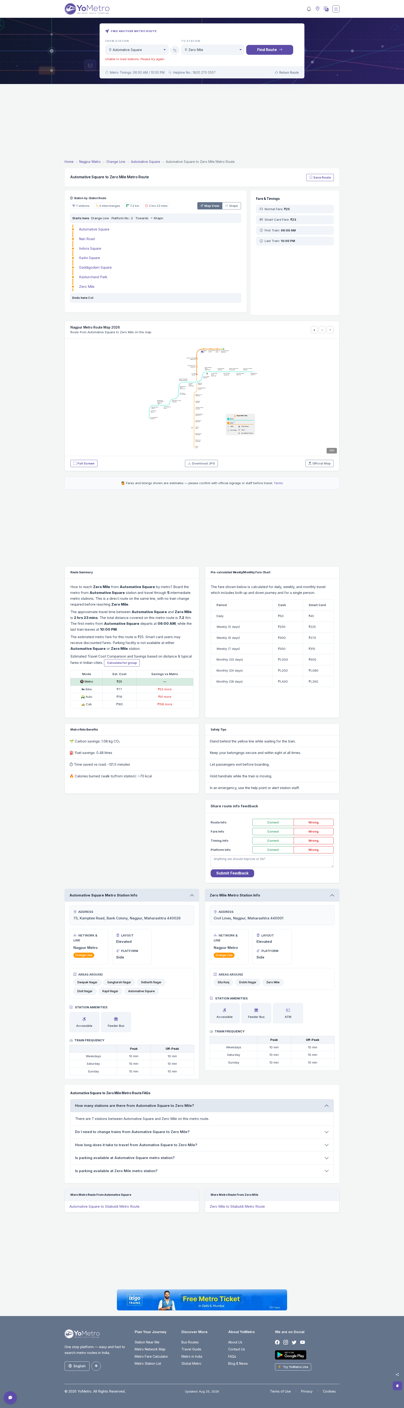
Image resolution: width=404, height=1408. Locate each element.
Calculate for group (122, 663)
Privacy (307, 1391)
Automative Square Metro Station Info (103, 895)
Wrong (313, 822)
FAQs (232, 1356)
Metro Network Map (150, 1349)
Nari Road (87, 239)
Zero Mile (86, 286)
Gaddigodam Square (95, 267)
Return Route (289, 72)
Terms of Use (280, 1391)
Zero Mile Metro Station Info (235, 895)
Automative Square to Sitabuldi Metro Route (104, 1206)
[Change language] (326, 9)
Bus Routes (190, 1342)
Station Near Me (147, 1342)
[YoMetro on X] (294, 1342)
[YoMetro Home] (87, 8)
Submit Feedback (232, 873)
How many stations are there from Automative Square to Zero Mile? (134, 1105)
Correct (273, 822)
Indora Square (90, 248)
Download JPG (203, 463)
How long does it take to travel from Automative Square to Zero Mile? (136, 1145)
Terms (278, 483)
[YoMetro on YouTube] (302, 1342)
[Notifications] (308, 9)
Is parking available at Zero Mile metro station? (116, 1171)
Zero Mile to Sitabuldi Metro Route (237, 1206)
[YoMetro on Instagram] (285, 1342)
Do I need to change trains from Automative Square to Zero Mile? (132, 1132)
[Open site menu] (335, 8)
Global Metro (191, 1363)
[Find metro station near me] (317, 9)
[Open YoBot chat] (10, 1397)
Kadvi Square (89, 258)
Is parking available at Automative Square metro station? (125, 1158)
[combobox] (137, 50)
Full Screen (85, 463)
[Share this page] (397, 1374)
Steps (233, 206)
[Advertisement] (202, 122)
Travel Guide (191, 1349)
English (80, 1366)
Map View (211, 206)
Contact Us (236, 1349)
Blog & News (238, 1363)
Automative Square (94, 229)
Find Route (267, 49)
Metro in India (191, 1356)
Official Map (321, 463)
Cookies (329, 1391)
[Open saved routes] (397, 1385)
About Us (235, 1342)
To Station (191, 41)
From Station (117, 41)
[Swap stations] (174, 50)
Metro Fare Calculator (151, 1356)
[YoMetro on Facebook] (277, 1342)
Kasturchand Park (93, 277)
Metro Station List (148, 1363)
